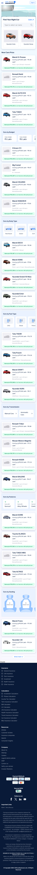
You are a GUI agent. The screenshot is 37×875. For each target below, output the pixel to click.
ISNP (3, 761)
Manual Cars (9, 413)
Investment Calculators (11, 693)
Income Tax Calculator (8, 699)
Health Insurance (9, 681)
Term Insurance (8, 676)
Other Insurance (9, 684)
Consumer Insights (7, 741)
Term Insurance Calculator (9, 702)
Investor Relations (6, 769)
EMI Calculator (5, 704)
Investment (7, 679)
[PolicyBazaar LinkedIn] (20, 799)
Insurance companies (8, 735)
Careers (3, 755)
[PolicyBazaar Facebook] (11, 799)
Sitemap (4, 753)
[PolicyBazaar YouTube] (25, 799)
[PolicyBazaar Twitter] (16, 799)
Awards (3, 738)
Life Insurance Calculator (9, 710)
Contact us (4, 763)
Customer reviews (7, 732)
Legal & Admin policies (8, 758)
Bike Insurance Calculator (9, 720)
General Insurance (9, 671)
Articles (3, 730)
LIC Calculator (5, 707)
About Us (4, 750)
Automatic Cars (24, 413)
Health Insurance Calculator (9, 712)
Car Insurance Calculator (9, 718)
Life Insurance (8, 673)
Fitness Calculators (10, 696)
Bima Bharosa (9, 807)
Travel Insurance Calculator (9, 715)
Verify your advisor (7, 766)
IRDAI (2, 807)
